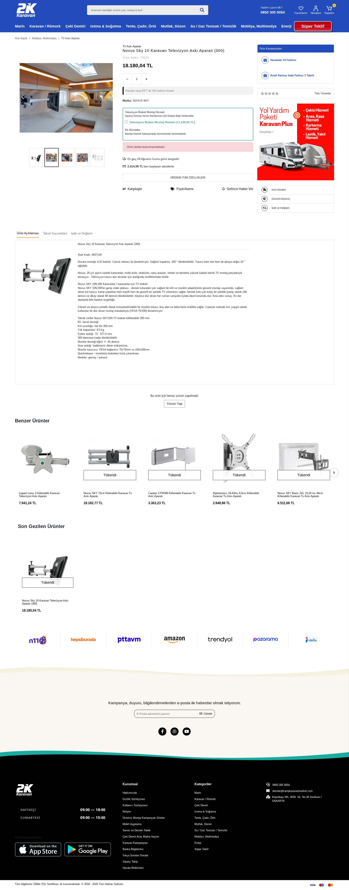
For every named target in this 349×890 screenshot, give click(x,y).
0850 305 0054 (281, 784)
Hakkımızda (130, 792)
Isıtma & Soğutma (205, 811)
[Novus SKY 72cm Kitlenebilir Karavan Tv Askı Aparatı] (110, 459)
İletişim (127, 811)
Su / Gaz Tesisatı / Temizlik (210, 830)
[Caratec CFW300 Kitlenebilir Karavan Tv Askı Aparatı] (174, 459)
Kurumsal (130, 784)
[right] (334, 472)
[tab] (28, 233)
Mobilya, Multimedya (206, 836)
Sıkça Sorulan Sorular (135, 855)
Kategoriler (202, 784)
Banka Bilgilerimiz (133, 849)
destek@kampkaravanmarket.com (292, 790)
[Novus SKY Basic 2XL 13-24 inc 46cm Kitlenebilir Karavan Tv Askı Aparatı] (304, 459)
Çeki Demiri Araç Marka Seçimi (141, 836)
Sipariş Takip (130, 861)
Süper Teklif (201, 849)
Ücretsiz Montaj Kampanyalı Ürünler (144, 817)
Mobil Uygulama (132, 824)
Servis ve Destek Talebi (136, 830)
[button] (329, 10)
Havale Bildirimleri (133, 867)
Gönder (208, 713)
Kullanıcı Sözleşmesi (135, 805)
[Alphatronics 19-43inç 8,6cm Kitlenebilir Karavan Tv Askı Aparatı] (239, 459)
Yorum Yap (174, 403)
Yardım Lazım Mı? (271, 7)
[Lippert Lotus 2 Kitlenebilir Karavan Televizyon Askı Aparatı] (45, 459)
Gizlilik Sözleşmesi (134, 799)
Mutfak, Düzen (203, 824)
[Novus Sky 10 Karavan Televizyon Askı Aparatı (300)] (47, 567)
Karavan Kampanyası (135, 842)
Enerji (197, 842)
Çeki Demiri (201, 805)
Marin (197, 792)
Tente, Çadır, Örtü (204, 817)
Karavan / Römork (205, 799)
